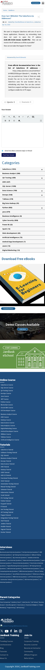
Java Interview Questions (14, 560)
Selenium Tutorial (6, 489)
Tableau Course (6, 437)
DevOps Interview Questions (30, 552)
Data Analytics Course (8, 426)
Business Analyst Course (9, 414)
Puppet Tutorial (6, 515)
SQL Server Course (7, 388)
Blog (2, 648)
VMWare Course (6, 434)
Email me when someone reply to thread (18, 151)
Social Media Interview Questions (22, 574)
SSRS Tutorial (5, 472)
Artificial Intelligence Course (10, 440)
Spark (6, 229)
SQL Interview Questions (19, 557)
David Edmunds (21, 57)
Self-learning (20, 607)
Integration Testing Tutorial (9, 518)
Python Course (5, 402)
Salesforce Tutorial (7, 450)
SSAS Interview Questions (14, 568)
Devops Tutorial (6, 461)
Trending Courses (6, 641)
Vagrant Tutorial (6, 529)
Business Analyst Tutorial (9, 458)
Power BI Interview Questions (31, 568)
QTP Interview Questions (35, 577)
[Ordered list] (9, 121)
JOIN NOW (22, 329)
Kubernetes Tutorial (7, 492)
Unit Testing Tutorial (7, 509)
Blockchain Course (7, 405)
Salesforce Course (7, 385)
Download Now (8, 309)
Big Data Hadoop (10, 203)
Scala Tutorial (5, 495)
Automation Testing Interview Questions (12, 579)
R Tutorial (4, 507)
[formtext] (9, 117)
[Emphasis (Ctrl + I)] (23, 117)
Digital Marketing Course (9, 428)
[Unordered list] (5, 121)
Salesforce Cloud (15, 602)
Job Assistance (5, 645)
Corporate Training (31, 641)
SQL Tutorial (5, 455)
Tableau (7, 199)
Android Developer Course (9, 431)
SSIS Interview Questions (31, 579)
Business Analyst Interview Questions (10, 552)
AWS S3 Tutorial (6, 475)
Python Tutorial (5, 501)
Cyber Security (10, 220)
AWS (6, 182)
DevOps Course (6, 393)
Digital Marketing (11, 250)
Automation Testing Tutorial (10, 484)
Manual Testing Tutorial (8, 487)
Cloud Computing (5, 602)
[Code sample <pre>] (14, 121)
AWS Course (5, 417)
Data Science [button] (22, 190)
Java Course (5, 396)
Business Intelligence (12, 216)
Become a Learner (31, 645)
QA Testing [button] (22, 178)
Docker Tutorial (6, 532)
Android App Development (14, 242)
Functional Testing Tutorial (9, 478)
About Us (3, 658)
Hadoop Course (6, 420)
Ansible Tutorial (6, 526)
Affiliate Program (30, 655)
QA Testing (34, 602)
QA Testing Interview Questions (21, 555)
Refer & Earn (29, 658)
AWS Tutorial (5, 467)
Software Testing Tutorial (9, 452)
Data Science (21, 605)
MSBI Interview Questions (20, 577)
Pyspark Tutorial (6, 504)
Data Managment (11, 605)
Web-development (11, 233)
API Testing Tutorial (7, 512)
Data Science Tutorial (7, 464)
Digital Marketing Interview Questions (17, 566)
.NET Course (5, 399)
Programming (11, 607)
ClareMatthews (20, 22)
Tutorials (3, 651)
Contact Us (4, 655)
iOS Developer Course (8, 410)
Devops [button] (22, 195)
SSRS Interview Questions (26, 571)
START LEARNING (11, 348)
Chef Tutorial (5, 521)
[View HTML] (4, 117)
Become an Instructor (32, 648)
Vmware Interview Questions (21, 563)
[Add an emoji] (19, 121)
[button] (38, 16)
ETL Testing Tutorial (7, 498)
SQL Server (9, 186)
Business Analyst (11, 173)
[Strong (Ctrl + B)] (19, 117)
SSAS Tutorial (5, 481)
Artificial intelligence (12, 237)
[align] (14, 117)
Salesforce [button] (22, 169)
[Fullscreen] (41, 121)
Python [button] (22, 207)
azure (6, 246)
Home (5, 10)
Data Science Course (7, 423)
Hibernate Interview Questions (31, 560)
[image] (33, 117)
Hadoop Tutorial (6, 470)
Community (28, 651)
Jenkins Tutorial (6, 524)
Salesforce (11, 10)
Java (6, 212)
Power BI (7, 225)
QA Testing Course (7, 391)
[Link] (28, 117)
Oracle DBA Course (7, 408)
